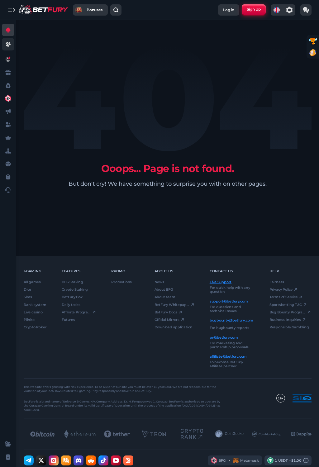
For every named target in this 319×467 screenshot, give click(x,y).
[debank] (128, 461)
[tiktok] (103, 461)
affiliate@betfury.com (228, 356)
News (159, 282)
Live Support (220, 282)
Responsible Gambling (289, 327)
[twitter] (41, 461)
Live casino (33, 312)
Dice (27, 290)
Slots (28, 297)
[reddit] (91, 461)
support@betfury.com (229, 301)
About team (165, 297)
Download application (174, 327)
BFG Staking (72, 282)
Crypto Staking (75, 290)
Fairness (276, 282)
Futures (68, 319)
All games (32, 282)
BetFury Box (72, 297)
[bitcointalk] (66, 461)
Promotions (121, 282)
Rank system (35, 305)
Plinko (29, 319)
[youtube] (116, 461)
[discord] (78, 461)
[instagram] (54, 461)
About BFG (164, 290)
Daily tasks (71, 305)
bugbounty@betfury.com (231, 320)
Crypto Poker (35, 327)
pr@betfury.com (224, 337)
